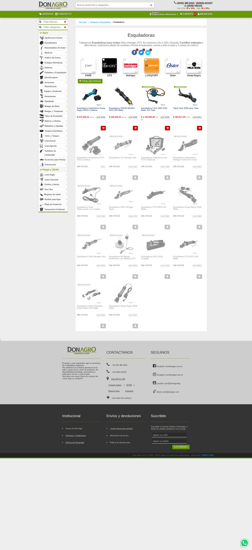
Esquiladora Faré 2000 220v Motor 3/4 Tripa (154, 109)
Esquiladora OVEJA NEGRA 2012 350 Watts (121, 109)
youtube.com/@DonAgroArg (168, 383)
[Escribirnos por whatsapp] (244, 543)
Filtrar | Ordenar (91, 81)
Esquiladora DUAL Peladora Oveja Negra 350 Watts (90, 307)
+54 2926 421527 (119, 372)
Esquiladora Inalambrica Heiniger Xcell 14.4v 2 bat (185, 159)
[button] (103, 128)
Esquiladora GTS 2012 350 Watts (185, 257)
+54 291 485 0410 (119, 365)
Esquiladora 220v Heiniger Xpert (121, 208)
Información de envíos (119, 435)
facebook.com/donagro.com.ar (169, 366)
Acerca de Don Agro (73, 428)
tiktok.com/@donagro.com (167, 392)
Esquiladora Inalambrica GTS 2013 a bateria (90, 159)
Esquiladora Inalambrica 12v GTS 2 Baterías (154, 159)
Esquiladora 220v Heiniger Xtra (91, 256)
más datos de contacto (121, 398)
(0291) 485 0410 (185, 3)
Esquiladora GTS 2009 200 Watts (153, 208)
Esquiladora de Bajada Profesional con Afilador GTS (122, 257)
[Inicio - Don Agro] (53, 5)
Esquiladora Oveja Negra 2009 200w (123, 307)
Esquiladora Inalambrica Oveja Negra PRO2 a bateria (91, 109)
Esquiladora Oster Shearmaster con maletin (88, 208)
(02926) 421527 (204, 3)
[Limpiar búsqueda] (65, 21)
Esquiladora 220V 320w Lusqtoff (152, 257)
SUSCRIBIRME (181, 447)
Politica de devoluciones (120, 442)
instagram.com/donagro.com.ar (169, 375)
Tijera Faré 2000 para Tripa (185, 108)
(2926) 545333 (194, 6)
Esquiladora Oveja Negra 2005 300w (187, 208)
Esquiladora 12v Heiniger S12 (122, 158)
